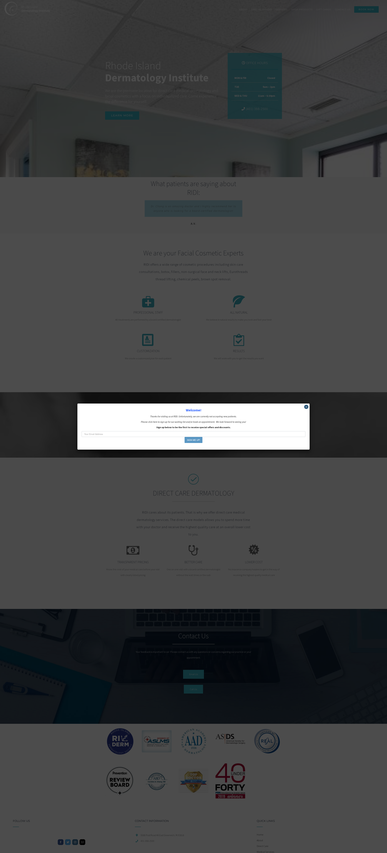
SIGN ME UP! (193, 439)
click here (152, 421)
